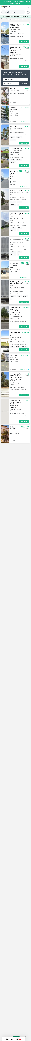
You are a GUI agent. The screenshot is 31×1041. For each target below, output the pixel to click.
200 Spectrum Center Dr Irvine (17, 219)
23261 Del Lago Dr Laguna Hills (15, 338)
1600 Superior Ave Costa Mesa (15, 55)
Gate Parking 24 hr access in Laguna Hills (15, 333)
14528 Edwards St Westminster (15, 410)
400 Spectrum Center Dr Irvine (17, 288)
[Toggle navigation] (28, 7)
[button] (13, 1039)
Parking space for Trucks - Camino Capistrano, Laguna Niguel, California (16, 376)
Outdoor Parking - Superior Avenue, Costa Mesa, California (15, 49)
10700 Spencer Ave (16, 148)
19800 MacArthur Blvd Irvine (15, 30)
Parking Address (9, 11)
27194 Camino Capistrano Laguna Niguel (15, 382)
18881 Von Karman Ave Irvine (13, 109)
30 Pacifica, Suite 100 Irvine (16, 193)
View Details (24, 41)
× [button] (29, 1)
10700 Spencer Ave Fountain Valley (16, 151)
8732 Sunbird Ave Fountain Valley (14, 265)
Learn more (18, 3)
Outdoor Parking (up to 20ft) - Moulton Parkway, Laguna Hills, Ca (15, 310)
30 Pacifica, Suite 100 (16, 191)
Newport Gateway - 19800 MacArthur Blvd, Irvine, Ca (16, 25)
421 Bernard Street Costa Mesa (14, 429)
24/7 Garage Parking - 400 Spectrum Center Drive (17, 283)
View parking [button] (23, 102)
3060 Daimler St (15, 126)
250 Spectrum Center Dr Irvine (17, 243)
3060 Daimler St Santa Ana (16, 129)
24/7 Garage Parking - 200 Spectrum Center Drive (17, 215)
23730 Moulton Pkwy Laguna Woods (16, 315)
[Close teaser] (25, 1036)
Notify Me (24, 83)
